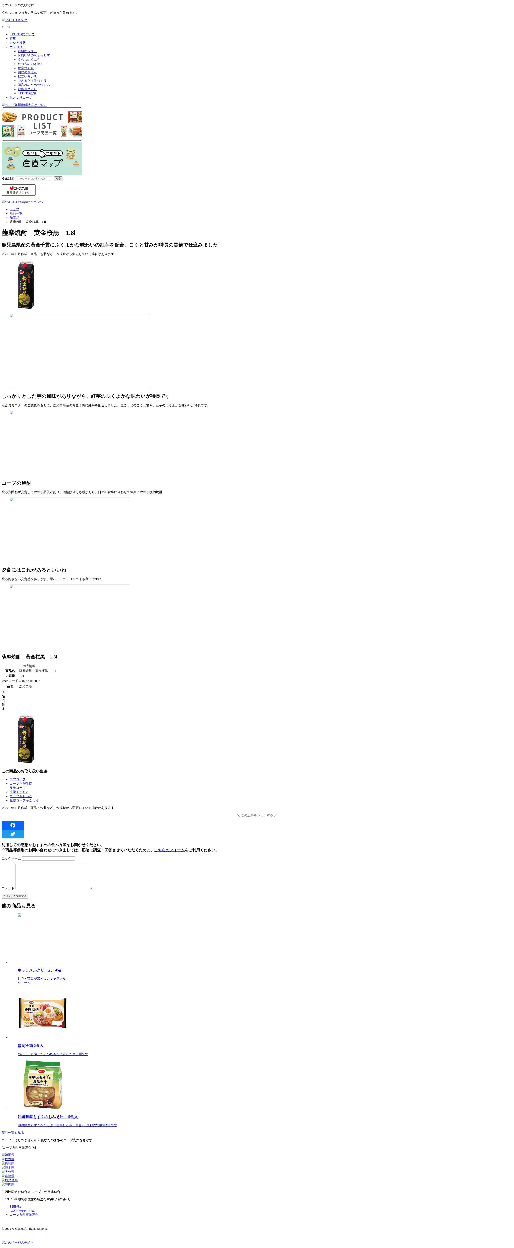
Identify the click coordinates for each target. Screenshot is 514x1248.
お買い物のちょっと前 (34, 55)
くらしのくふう (29, 59)
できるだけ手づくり (32, 80)
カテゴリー (18, 47)
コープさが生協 (21, 783)
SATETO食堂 (27, 93)
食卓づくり (26, 68)
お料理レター (27, 51)
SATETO (22, 34)
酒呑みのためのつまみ (34, 85)
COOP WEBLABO (22, 1210)
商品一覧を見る (13, 1132)
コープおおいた (21, 796)
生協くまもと (19, 792)
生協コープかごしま (24, 800)
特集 (13, 38)
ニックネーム (11, 858)
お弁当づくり (27, 89)
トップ (14, 209)
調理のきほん (27, 72)
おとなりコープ (21, 97)
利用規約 (16, 1206)
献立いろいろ (27, 76)
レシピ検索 (18, 42)
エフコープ (18, 779)
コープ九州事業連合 (24, 1214)
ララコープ (18, 787)
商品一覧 (16, 213)
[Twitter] (257, 834)
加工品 (14, 217)
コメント (8, 888)
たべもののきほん (30, 63)
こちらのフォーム (169, 850)
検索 (58, 178)
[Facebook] (257, 825)
